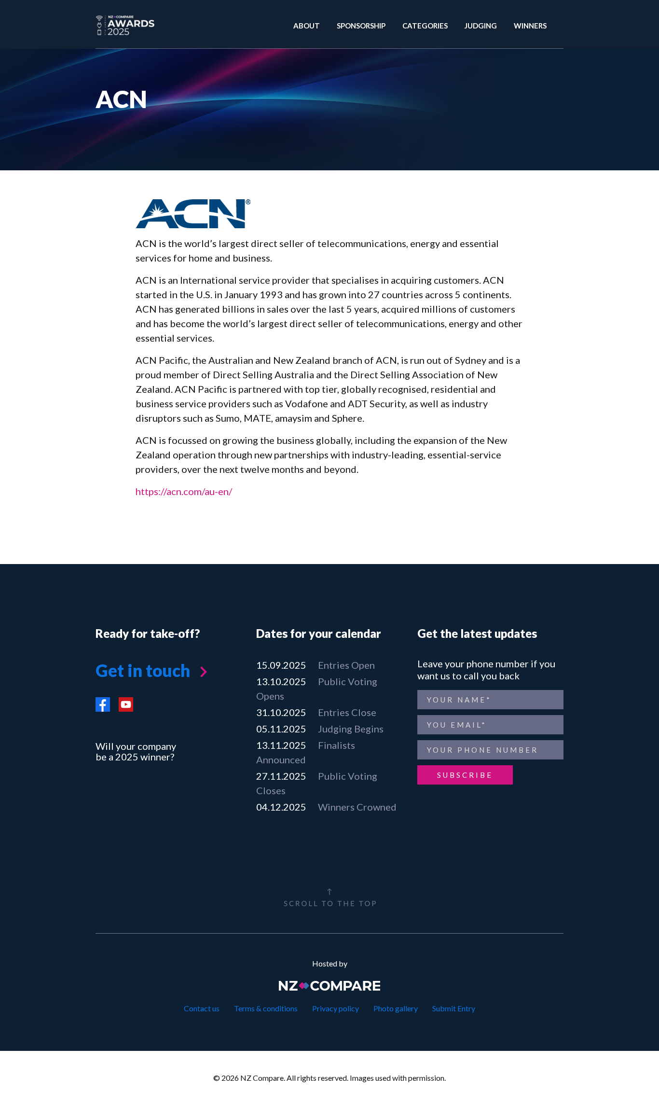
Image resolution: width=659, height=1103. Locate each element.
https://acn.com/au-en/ (184, 491)
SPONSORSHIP (361, 25)
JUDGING (481, 25)
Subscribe (465, 775)
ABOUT (306, 25)
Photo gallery (395, 1008)
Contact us (202, 1008)
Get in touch (143, 670)
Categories (425, 25)
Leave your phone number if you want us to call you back (486, 669)
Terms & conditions (266, 1008)
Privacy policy (335, 1008)
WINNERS (530, 25)
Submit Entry (453, 1008)
